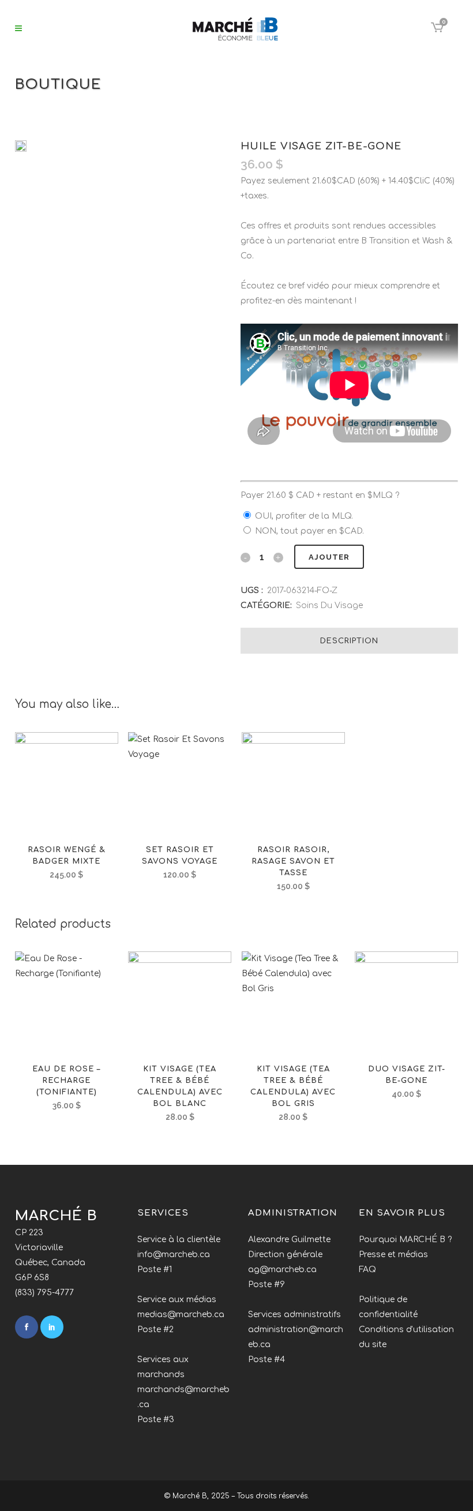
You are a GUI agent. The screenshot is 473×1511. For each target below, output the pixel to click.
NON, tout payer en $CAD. (309, 531)
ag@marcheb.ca (282, 1269)
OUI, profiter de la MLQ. (304, 516)
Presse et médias (393, 1254)
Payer (320, 495)
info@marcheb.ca (173, 1254)
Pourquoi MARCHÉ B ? (405, 1239)
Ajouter (329, 557)
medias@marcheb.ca (180, 1314)
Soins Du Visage (329, 605)
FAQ (367, 1269)
